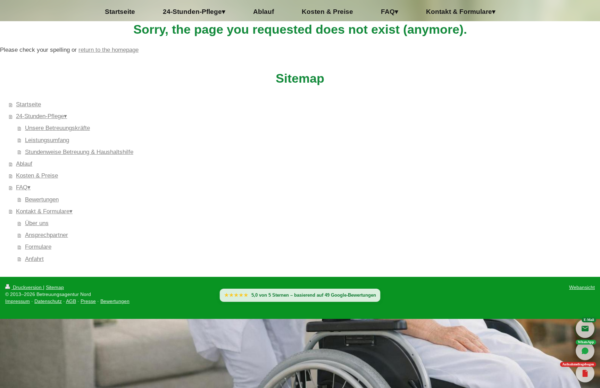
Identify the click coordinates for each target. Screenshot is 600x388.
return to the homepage (108, 50)
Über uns (37, 223)
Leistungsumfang (47, 140)
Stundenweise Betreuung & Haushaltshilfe (79, 152)
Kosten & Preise (37, 175)
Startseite (28, 104)
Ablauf (24, 163)
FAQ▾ (23, 187)
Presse (88, 301)
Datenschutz (48, 301)
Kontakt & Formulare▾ (44, 211)
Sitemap (55, 287)
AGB (71, 301)
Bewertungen (42, 199)
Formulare (38, 246)
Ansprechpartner (46, 235)
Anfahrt (34, 259)
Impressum (17, 301)
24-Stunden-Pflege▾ (41, 116)
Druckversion (27, 287)
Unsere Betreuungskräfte (57, 128)
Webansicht (582, 287)
